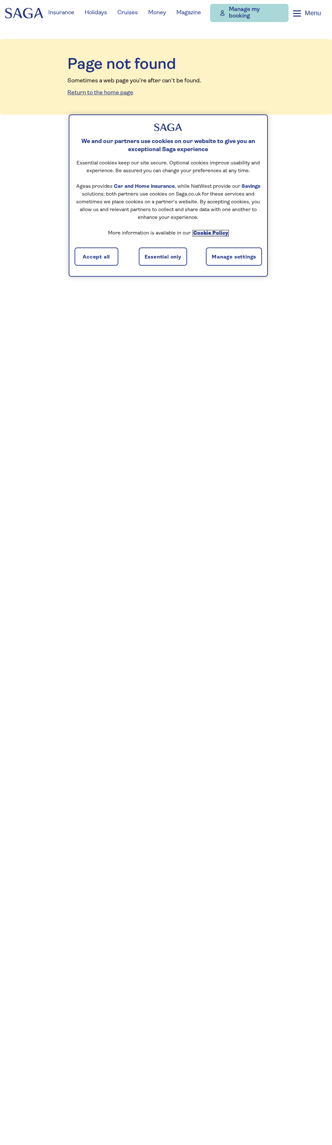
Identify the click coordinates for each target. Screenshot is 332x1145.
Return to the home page (100, 93)
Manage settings (234, 257)
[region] (168, 195)
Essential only (163, 257)
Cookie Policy (210, 233)
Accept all (96, 257)
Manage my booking (244, 13)
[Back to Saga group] (24, 13)
